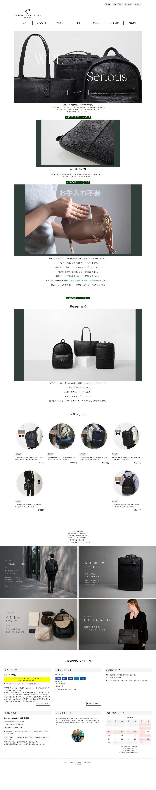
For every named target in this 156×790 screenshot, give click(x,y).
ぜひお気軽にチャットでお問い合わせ (86, 280)
